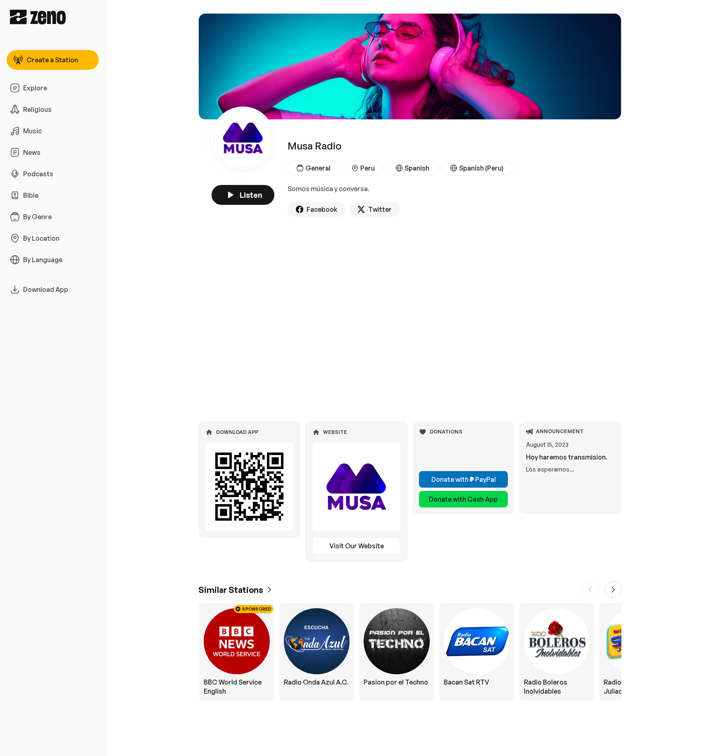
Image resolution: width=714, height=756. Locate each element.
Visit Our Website (356, 546)
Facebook (322, 209)
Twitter (380, 209)
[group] (409, 652)
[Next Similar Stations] (613, 589)
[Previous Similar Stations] (590, 589)
